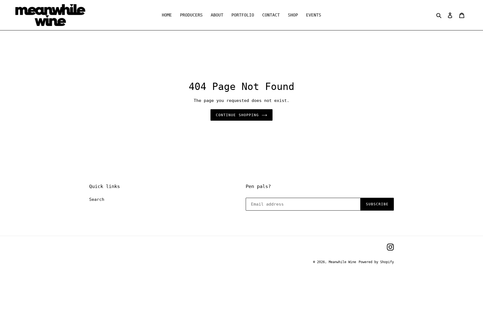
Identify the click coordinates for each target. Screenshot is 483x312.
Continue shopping (237, 115)
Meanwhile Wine (342, 262)
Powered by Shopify (376, 262)
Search (96, 199)
